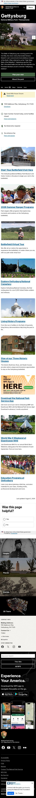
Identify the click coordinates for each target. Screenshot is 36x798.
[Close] (32, 783)
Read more (10, 96)
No (7, 525)
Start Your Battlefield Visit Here (17, 170)
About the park (18, 79)
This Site (18, 662)
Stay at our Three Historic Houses (14, 359)
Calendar (19, 87)
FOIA (2, 763)
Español (5, 639)
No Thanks (19, 793)
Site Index (5, 636)
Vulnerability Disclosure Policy (10, 781)
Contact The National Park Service (12, 769)
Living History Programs (13, 321)
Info (2, 87)
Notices (3, 766)
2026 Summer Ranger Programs (17, 207)
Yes (7, 519)
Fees (25, 87)
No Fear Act (4, 775)
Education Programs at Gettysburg (12, 479)
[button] (34, 37)
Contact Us (5, 630)
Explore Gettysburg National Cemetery (15, 282)
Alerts (7, 87)
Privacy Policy (5, 760)
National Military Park (12, 7)
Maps (13, 87)
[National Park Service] (2, 7)
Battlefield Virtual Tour (12, 244)
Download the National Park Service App (15, 399)
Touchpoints (14, 533)
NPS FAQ (4, 772)
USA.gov (3, 784)
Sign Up (10, 793)
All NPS (18, 666)
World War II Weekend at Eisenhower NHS (13, 439)
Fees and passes (9, 135)
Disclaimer (4, 778)
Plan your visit (18, 75)
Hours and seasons (10, 119)
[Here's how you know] (18, 2)
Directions (7, 106)
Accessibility (5, 757)
